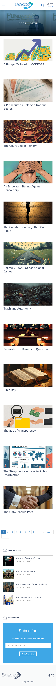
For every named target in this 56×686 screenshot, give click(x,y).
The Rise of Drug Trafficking (28, 558)
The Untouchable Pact (18, 512)
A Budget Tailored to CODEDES (24, 64)
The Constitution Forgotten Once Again (25, 229)
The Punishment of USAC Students (31, 584)
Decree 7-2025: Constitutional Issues (24, 269)
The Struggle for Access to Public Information (26, 473)
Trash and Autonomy (17, 308)
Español (50, 4)
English (50, 6)
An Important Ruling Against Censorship (22, 188)
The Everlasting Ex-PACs (26, 571)
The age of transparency (20, 431)
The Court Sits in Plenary (20, 146)
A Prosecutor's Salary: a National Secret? (25, 107)
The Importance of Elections (28, 597)
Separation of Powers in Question (26, 349)
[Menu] (4, 5)
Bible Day (10, 390)
